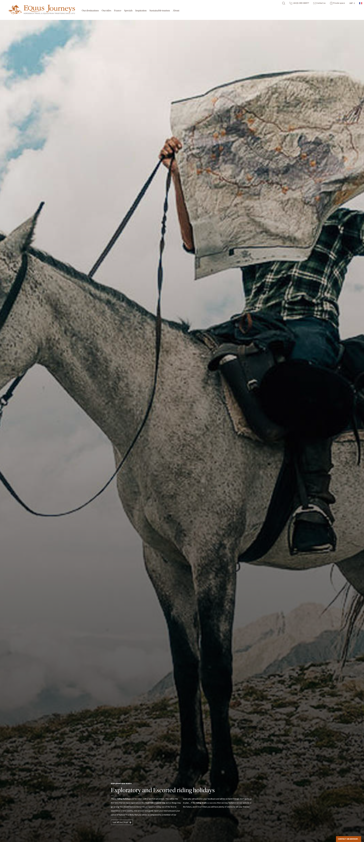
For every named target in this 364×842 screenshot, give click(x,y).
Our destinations (90, 10)
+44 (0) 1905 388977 (300, 3)
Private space (339, 3)
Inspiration (141, 10)
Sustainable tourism (159, 10)
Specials (128, 10)
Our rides (106, 10)
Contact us (321, 3)
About (176, 10)
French (361, 3)
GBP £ (352, 3)
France (117, 10)
